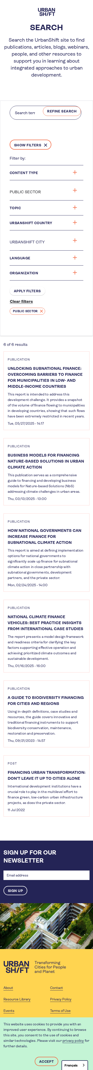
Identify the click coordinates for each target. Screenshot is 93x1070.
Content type (24, 173)
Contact (56, 988)
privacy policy (73, 1041)
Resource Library (17, 999)
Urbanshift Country (31, 223)
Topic (15, 208)
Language (20, 258)
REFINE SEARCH (62, 111)
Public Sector (25, 311)
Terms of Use (60, 1011)
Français (71, 1065)
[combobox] (75, 1065)
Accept (46, 1062)
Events (8, 1011)
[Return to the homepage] (34, 967)
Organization (24, 273)
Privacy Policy (60, 999)
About (8, 988)
